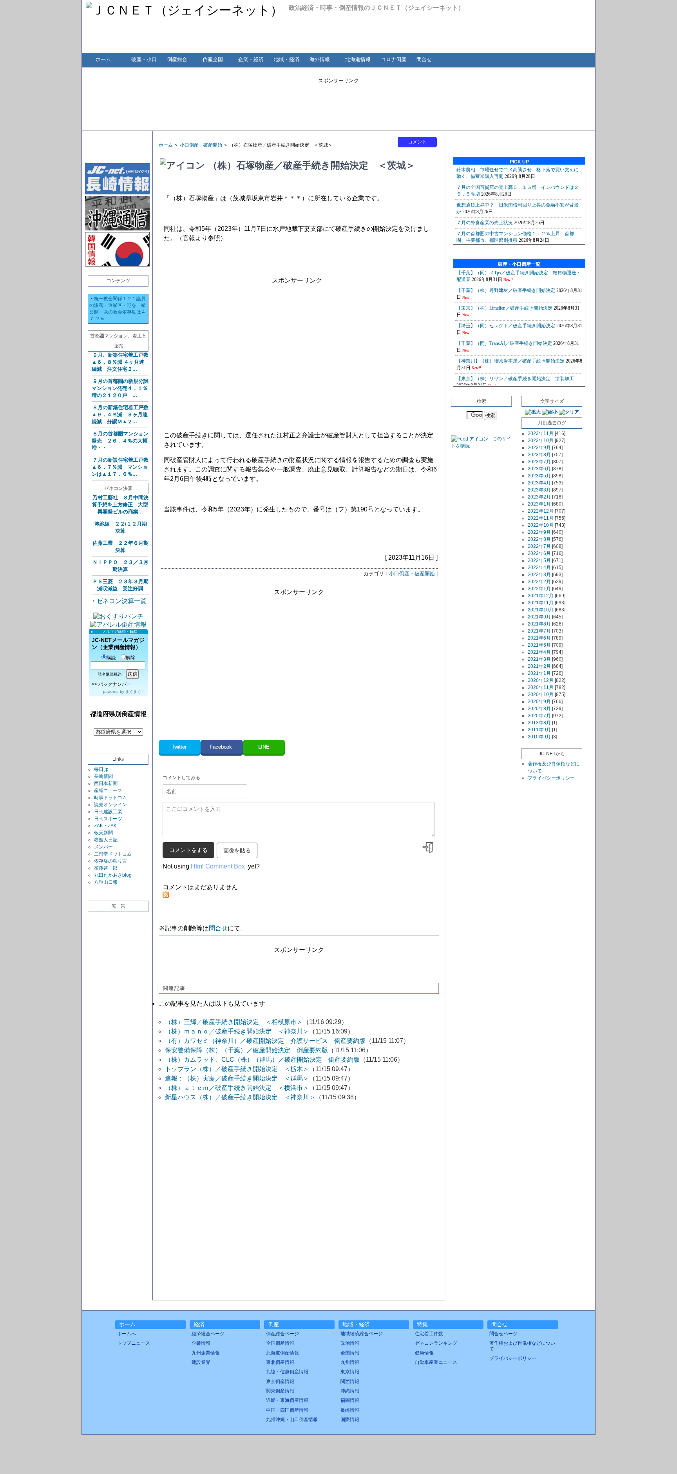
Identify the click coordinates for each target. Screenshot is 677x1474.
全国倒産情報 (280, 1343)
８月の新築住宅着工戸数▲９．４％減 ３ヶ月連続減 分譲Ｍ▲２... (120, 414)
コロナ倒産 (393, 59)
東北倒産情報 (280, 1362)
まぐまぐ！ (135, 691)
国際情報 (349, 1419)
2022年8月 (539, 539)
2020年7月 (539, 715)
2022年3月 (539, 574)
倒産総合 (177, 59)
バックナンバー (114, 684)
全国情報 (349, 1353)
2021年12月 (541, 595)
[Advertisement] (338, 102)
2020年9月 (539, 701)
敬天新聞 (103, 833)
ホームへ (126, 1333)
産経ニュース (108, 790)
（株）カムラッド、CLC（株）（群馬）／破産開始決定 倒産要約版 (262, 1059)
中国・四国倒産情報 (287, 1410)
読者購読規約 (109, 674)
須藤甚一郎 (106, 868)
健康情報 (424, 1353)
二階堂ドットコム (113, 854)
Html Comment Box (218, 866)
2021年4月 (539, 652)
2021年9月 (539, 617)
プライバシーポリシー (551, 778)
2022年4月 (539, 567)
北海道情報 (358, 59)
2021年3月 (539, 659)
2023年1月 (539, 504)
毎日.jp (101, 769)
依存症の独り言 (110, 861)
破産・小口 (144, 59)
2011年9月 (539, 729)
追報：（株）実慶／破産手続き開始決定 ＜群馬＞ (237, 1078)
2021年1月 (539, 673)
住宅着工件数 (429, 1333)
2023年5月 (539, 476)
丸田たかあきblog (113, 875)
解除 (130, 657)
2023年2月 (539, 497)
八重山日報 (106, 882)
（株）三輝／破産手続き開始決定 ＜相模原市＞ (234, 1022)
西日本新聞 (106, 783)
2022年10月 (541, 525)
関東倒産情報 (280, 1391)
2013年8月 (539, 722)
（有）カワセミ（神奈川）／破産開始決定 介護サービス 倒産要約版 (265, 1040)
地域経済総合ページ (361, 1333)
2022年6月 (539, 553)
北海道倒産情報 (282, 1353)
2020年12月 (541, 680)
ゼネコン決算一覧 (121, 601)
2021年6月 (539, 638)
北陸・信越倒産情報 (287, 1371)
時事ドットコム (110, 797)
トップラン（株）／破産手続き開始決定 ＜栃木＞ (237, 1069)
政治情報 (349, 1343)
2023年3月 (539, 490)
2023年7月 (539, 461)
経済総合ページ (208, 1333)
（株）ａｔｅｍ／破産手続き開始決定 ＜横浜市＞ (237, 1087)
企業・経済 (251, 59)
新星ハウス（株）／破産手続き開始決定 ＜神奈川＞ (240, 1097)
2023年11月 (541, 433)
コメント (417, 142)
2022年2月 (539, 581)
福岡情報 (349, 1400)
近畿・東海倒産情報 (287, 1400)
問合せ (424, 59)
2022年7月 (539, 546)
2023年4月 (539, 483)
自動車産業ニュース (436, 1362)
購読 (111, 657)
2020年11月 (541, 687)
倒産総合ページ (282, 1333)
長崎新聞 (103, 776)
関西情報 (349, 1381)
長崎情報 (349, 1410)
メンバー (103, 847)
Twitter (180, 747)
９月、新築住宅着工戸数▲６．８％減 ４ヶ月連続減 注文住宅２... (120, 362)
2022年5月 (539, 560)
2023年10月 (541, 440)
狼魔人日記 (106, 840)
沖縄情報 (349, 1391)
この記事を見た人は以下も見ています (212, 1003)
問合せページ (503, 1333)
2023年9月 (539, 447)
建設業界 (201, 1362)
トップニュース (133, 1343)
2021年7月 (539, 631)
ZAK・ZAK (105, 826)
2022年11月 (541, 518)
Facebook (222, 747)
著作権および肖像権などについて (522, 1345)
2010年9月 (539, 737)
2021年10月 (541, 610)
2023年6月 (539, 468)
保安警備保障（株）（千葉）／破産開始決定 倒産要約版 (246, 1050)
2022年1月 (539, 588)
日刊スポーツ (108, 818)
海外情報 (320, 59)
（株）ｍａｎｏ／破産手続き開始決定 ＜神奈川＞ (237, 1031)
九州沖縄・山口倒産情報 (292, 1419)
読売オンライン (110, 804)
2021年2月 (539, 666)
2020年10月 (541, 694)
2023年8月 (539, 454)
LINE (264, 747)
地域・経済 (286, 59)
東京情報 (349, 1371)
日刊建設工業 (108, 811)
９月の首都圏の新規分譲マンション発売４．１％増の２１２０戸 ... (120, 388)
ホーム (103, 59)
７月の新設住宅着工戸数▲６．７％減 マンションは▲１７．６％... (120, 467)
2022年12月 (541, 511)
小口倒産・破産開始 (201, 145)
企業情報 (201, 1343)
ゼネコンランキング (436, 1343)
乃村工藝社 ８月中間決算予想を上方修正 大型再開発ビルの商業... (120, 505)
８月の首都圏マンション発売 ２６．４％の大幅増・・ (120, 441)
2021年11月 (541, 603)
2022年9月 (539, 532)
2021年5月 (539, 645)
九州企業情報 (206, 1353)
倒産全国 (213, 59)
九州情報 (349, 1362)
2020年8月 (539, 708)
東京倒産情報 (280, 1381)
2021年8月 (539, 624)
